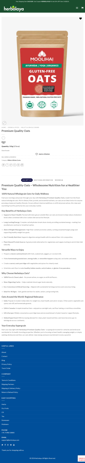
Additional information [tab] (43, 180)
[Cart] (82, 8)
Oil (3, 412)
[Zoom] (4, 123)
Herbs (4, 404)
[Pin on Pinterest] (18, 165)
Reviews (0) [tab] (59, 180)
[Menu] (77, 7)
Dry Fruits (5, 408)
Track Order (6, 368)
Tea (3, 416)
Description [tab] (27, 180)
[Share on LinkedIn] (22, 165)
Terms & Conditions (9, 380)
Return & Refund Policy (10, 392)
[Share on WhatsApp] (3, 165)
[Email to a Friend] (14, 165)
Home (4, 127)
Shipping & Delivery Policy (11, 388)
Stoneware (5, 420)
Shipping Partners (8, 384)
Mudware (5, 424)
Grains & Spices (13, 127)
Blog (3, 360)
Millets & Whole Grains (30, 127)
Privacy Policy (7, 364)
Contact (4, 356)
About (4, 352)
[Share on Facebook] (7, 165)
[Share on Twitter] (11, 165)
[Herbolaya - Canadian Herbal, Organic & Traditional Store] (17, 8)
